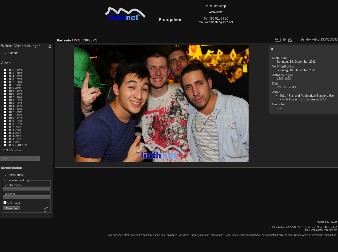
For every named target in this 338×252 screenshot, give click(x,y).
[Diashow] (284, 40)
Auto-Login (13, 203)
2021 (11, 84)
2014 (11, 105)
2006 (11, 129)
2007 (11, 126)
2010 (11, 117)
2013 (11, 108)
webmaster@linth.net (219, 22)
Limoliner (170, 235)
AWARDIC (216, 12)
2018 (11, 93)
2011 (11, 114)
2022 (11, 81)
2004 (11, 135)
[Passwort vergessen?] (46, 209)
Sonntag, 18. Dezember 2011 (296, 61)
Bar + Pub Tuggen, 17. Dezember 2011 (307, 97)
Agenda (13, 52)
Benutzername (12, 185)
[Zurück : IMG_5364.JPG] (308, 40)
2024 (11, 75)
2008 (11, 123)
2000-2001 (14, 144)
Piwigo (333, 221)
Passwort (9, 193)
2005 (11, 132)
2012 (11, 111)
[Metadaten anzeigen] (290, 40)
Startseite (63, 40)
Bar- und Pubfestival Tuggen (308, 95)
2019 (11, 90)
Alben (6, 63)
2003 (11, 138)
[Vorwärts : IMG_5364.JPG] (314, 40)
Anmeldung (16, 174)
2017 (11, 96)
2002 (11, 141)
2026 (11, 69)
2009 (11, 120)
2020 (11, 87)
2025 (11, 72)
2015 (11, 102)
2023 (11, 78)
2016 (11, 99)
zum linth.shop (216, 6)
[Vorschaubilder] (302, 40)
